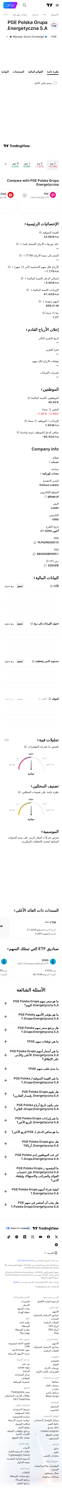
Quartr (16, 1282)
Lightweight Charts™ (19, 1455)
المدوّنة (26, 1371)
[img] (10, 36)
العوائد (56, 1364)
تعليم (56, 1452)
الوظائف (26, 1378)
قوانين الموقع (52, 1434)
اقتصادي (55, 1360)
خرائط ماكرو (52, 1392)
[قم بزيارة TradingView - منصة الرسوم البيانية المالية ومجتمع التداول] (16, 146)
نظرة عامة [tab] (53, 71)
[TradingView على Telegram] (16, 1237)
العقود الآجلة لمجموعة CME (19, 1345)
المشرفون (54, 1438)
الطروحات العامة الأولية (47, 1371)
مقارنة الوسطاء (22, 1329)
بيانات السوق (23, 1308)
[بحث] (24, 5)
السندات (55, 1318)
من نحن (26, 1363)
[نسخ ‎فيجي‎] (34, 554)
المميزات (25, 1301)
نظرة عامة (25, 1322)
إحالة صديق (53, 1427)
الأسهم (55, 1311)
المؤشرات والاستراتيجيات (46, 1465)
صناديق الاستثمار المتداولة (46, 1315)
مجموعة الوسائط (21, 1381)
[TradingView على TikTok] (8, 1237)
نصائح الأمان (24, 1427)
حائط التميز (53, 1423)
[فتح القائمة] (57, 5)
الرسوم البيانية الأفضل (48, 1301)
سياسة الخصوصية (21, 1416)
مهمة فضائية (24, 1367)
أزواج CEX (53, 1326)
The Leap (25, 1333)
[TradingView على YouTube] (40, 1237)
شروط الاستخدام (21, 1409)
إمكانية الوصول (22, 1423)
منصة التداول (23, 1462)
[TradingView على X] (56, 1237)
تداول (56, 1448)
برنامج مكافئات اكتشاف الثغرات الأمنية (18, 1432)
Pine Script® (52, 1396)
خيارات (55, 1389)
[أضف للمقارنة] (24, 195)
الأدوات (26, 1447)
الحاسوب (54, 1410)
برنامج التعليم (23, 1483)
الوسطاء (26, 1326)
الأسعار (26, 1305)
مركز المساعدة (22, 1374)
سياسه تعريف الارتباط (19, 1420)
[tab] (20, 586)
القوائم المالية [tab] (35, 71)
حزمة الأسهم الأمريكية (19, 1353)
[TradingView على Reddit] (56, 1244)
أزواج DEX (53, 1329)
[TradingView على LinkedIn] (24, 1237)
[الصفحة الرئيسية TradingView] (50, 5)
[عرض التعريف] (40, 232)
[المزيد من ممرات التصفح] (44, 14)
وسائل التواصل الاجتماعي (46, 1420)
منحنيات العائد (52, 1385)
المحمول (54, 1406)
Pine (56, 1333)
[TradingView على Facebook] (48, 1237)
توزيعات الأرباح (51, 1368)
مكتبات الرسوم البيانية (19, 1451)
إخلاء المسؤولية (22, 1413)
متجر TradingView (20, 1392)
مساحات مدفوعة (50, 1476)
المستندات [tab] (18, 71)
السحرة (55, 1469)
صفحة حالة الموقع (21, 1437)
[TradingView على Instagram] (32, 1237)
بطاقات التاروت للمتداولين (17, 1395)
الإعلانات (26, 1472)
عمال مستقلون (51, 1473)
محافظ (55, 1381)
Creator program (50, 1431)
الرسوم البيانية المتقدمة (18, 1458)
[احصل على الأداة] (6, 740)
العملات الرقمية (51, 1322)
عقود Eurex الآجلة (21, 1350)
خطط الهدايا (24, 1312)
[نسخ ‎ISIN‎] (34, 542)
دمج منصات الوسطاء (20, 1476)
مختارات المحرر (51, 1455)
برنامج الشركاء (22, 1479)
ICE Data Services (26, 1260)
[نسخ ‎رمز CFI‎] (45, 565)
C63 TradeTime (21, 1399)
